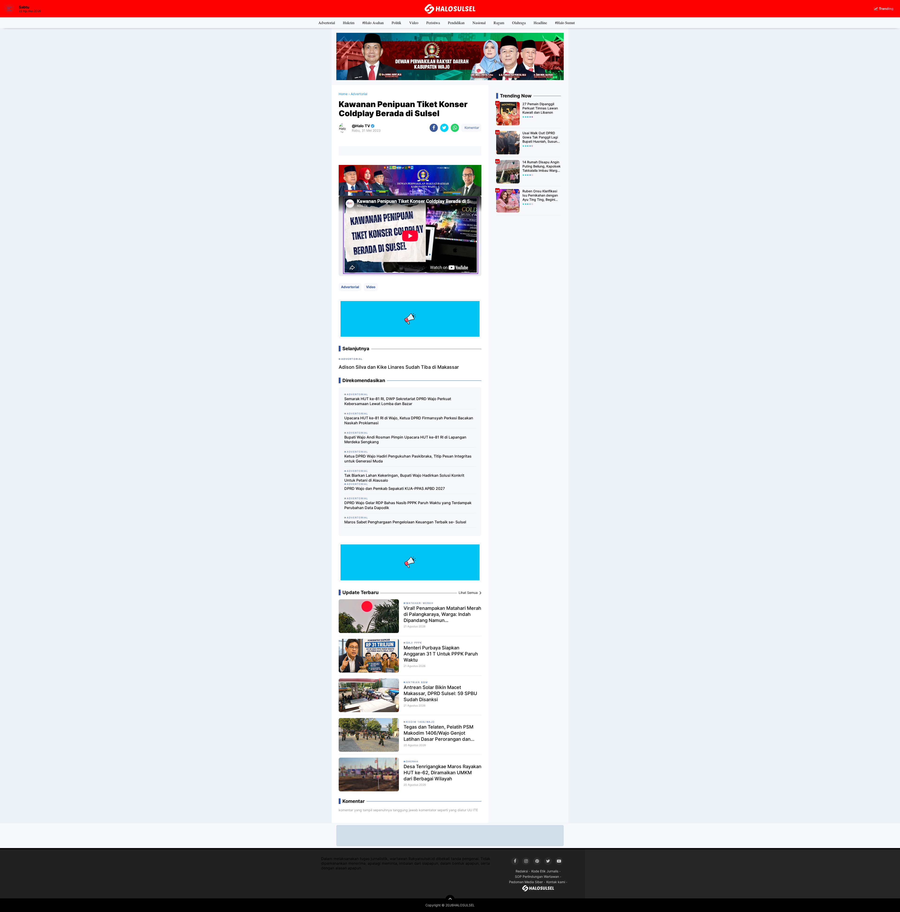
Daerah (412, 761)
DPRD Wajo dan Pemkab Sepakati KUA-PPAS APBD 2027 (394, 488)
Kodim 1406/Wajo (420, 721)
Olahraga (519, 22)
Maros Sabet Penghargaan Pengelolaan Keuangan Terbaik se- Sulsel (405, 522)
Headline (540, 22)
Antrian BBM (417, 682)
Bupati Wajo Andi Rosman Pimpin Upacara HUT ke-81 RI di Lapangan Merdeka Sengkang (405, 439)
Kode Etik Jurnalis (544, 871)
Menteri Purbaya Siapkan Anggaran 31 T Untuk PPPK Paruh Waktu (441, 654)
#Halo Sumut (565, 22)
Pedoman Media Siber (526, 882)
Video (413, 22)
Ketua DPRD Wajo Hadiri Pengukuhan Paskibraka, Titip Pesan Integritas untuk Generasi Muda (408, 458)
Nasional (479, 22)
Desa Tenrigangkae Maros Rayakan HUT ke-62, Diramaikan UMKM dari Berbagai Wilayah (442, 773)
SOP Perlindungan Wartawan (537, 876)
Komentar (471, 128)
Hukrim (348, 22)
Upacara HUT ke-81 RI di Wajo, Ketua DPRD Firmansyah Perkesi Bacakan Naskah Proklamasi (408, 420)
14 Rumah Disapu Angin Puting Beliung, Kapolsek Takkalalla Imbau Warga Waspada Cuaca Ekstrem (541, 166)
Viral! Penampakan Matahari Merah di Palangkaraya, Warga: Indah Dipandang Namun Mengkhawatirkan (442, 614)
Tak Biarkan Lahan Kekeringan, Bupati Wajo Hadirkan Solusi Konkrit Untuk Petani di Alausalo (404, 478)
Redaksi (522, 871)
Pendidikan (456, 22)
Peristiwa (433, 22)
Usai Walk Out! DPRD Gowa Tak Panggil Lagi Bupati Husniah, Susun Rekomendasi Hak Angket (540, 137)
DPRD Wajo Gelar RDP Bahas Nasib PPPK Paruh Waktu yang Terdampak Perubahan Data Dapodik (408, 505)
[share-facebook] (434, 128)
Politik (396, 22)
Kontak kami (555, 882)
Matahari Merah (419, 603)
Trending (886, 9)
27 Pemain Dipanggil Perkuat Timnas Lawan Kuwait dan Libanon (540, 108)
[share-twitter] (444, 128)
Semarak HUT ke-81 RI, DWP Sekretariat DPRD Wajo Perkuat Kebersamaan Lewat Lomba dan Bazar (397, 401)
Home (343, 94)
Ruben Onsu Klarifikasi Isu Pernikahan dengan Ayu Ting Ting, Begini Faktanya (540, 195)
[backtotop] (450, 899)
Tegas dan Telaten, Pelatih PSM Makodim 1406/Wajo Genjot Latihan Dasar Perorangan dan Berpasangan (438, 733)
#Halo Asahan (373, 22)
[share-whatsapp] (455, 128)
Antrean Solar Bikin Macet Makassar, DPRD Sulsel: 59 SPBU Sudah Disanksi (440, 693)
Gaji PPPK (414, 642)
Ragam (499, 22)
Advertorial (326, 22)
